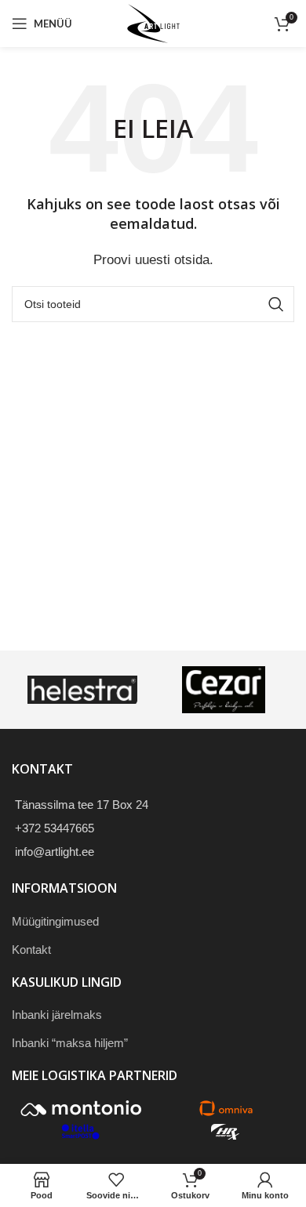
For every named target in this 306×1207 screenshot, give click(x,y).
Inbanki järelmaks (57, 1014)
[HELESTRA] (82, 690)
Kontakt (31, 949)
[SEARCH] (276, 304)
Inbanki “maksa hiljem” (70, 1042)
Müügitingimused (55, 921)
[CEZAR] (223, 690)
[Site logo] (153, 22)
